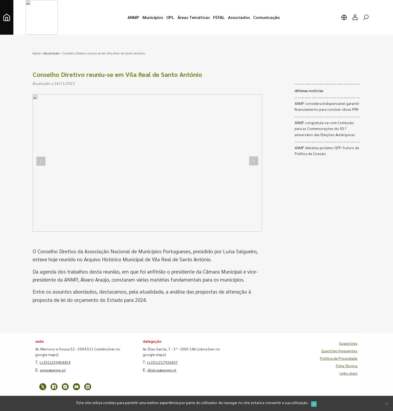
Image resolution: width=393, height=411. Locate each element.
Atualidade (51, 53)
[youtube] (76, 386)
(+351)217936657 (162, 362)
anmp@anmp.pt (53, 369)
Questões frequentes (339, 350)
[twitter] (42, 386)
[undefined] (40, 161)
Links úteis (348, 373)
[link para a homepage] (6, 17)
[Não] (386, 403)
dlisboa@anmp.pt (161, 369)
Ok (314, 404)
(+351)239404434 (55, 362)
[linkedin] (87, 386)
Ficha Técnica (346, 365)
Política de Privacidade (338, 358)
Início (36, 53)
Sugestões (348, 343)
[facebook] (54, 386)
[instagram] (65, 386)
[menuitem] (133, 17)
